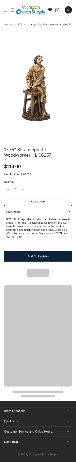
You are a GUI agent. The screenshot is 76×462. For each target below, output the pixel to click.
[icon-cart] (56, 10)
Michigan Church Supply (43, 454)
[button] (38, 202)
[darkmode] (68, 10)
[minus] (8, 189)
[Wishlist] (50, 9)
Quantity (9, 181)
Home (8, 24)
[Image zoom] (38, 88)
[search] (12, 10)
